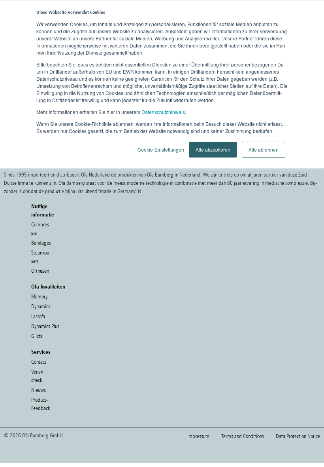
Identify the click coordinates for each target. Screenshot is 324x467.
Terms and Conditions (242, 436)
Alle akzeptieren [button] (213, 149)
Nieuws (38, 390)
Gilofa (37, 336)
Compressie (41, 228)
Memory (39, 296)
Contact (38, 362)
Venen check (37, 375)
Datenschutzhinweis (163, 111)
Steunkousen (41, 256)
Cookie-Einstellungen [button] (161, 149)
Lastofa (38, 316)
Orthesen (40, 271)
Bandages (41, 242)
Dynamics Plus (45, 326)
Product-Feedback (40, 404)
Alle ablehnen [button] (264, 149)
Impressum (198, 436)
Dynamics (40, 306)
